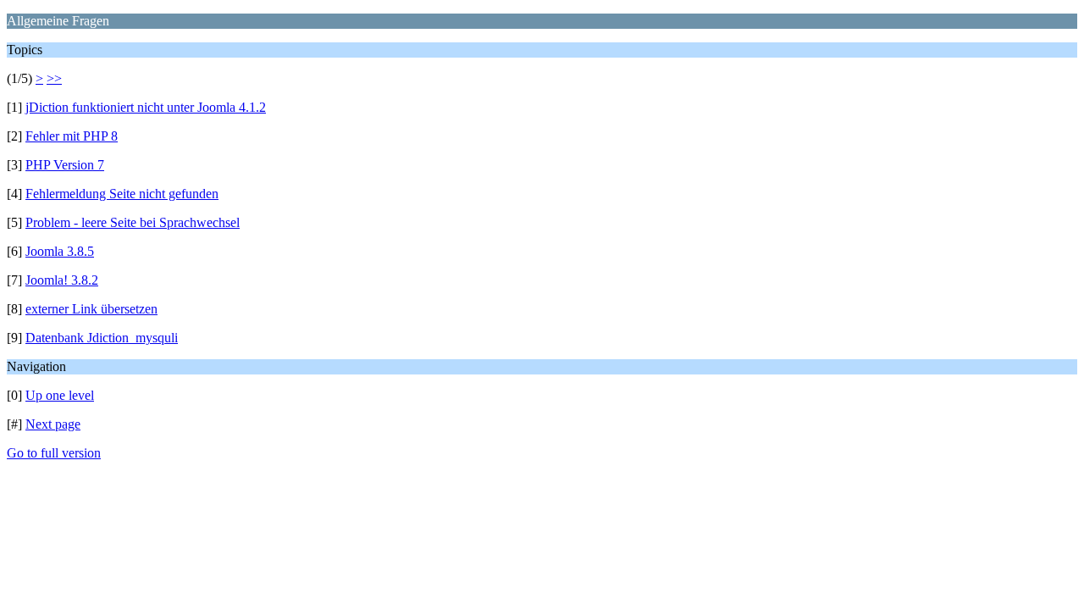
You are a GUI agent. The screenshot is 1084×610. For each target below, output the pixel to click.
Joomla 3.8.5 (59, 251)
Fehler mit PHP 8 (71, 136)
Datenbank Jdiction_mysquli (101, 337)
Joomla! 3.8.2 (61, 280)
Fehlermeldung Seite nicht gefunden (121, 193)
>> (54, 78)
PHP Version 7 (64, 165)
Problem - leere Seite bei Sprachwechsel (132, 222)
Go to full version (54, 453)
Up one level (59, 395)
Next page (52, 424)
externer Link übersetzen (91, 309)
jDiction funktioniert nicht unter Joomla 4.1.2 (145, 107)
